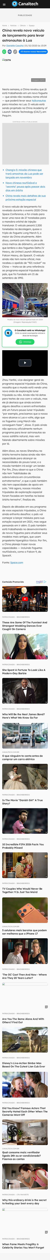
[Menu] (4, 4)
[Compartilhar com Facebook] (10, 51)
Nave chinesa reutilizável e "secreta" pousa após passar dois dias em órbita (25, 186)
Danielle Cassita (14, 45)
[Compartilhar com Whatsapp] (4, 51)
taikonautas (39, 100)
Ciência (23, 25)
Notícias (13, 25)
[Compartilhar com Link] (15, 51)
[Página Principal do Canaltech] (25, 5)
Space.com (16, 562)
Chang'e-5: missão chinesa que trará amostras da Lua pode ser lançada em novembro (24, 173)
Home (4, 25)
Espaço (31, 25)
